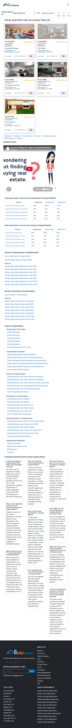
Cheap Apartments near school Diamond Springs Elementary (28, 383)
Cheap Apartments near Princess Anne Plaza (22, 433)
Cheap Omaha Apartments (46, 722)
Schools (20, 138)
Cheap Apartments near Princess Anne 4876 (22, 424)
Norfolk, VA (7, 702)
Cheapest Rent (50, 202)
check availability (31, 56)
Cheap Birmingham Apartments (48, 699)
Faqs (59, 13)
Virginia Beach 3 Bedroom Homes (15, 242)
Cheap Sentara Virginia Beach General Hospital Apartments (27, 363)
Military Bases (9, 138)
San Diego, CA (9, 704)
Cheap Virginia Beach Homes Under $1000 (19, 316)
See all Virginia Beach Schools (17, 392)
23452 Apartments (13, 338)
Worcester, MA (9, 691)
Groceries (37, 136)
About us (40, 651)
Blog (38, 659)
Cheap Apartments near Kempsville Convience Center (25, 421)
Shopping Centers (49, 136)
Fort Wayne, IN (9, 721)
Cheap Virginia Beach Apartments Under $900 (21, 278)
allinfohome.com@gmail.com (13, 675)
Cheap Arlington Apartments (47, 711)
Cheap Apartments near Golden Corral (20, 405)
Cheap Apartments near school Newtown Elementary (25, 380)
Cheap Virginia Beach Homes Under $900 (19, 313)
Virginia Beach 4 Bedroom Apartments (16, 219)
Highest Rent (61, 202)
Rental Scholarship (43, 675)
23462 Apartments (13, 332)
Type (38, 13)
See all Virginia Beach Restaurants (19, 414)
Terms (39, 667)
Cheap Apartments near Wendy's (18, 402)
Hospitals (17, 136)
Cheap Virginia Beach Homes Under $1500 (19, 319)
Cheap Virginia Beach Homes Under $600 (19, 304)
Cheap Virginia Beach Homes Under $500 (19, 301)
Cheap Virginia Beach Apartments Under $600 (21, 269)
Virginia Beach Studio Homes (14, 232)
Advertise (40, 662)
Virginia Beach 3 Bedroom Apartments (16, 215)
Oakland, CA (8, 707)
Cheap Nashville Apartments (47, 702)
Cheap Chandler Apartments (47, 716)
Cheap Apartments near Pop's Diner (19, 411)
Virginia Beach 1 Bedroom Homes (15, 236)
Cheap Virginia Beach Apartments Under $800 (21, 275)
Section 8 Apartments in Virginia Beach (18, 260)
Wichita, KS (7, 693)
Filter (64, 13)
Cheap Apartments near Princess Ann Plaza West (24, 430)
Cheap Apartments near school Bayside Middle (23, 389)
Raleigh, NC (8, 713)
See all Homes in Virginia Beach (16, 295)
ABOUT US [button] (41, 647)
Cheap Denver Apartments (46, 708)
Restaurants (27, 136)
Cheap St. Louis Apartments (47, 719)
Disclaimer (41, 670)
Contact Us (41, 653)
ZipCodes (7, 136)
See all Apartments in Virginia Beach (17, 256)
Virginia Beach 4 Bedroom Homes (15, 246)
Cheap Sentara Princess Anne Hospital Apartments (25, 357)
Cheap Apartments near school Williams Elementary (25, 377)
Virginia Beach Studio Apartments (15, 205)
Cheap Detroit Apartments (46, 694)
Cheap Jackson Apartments (46, 705)
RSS (38, 684)
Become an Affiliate (44, 678)
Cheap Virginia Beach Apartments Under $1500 (21, 284)
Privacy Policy (42, 664)
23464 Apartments (13, 335)
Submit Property (43, 656)
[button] (36, 329)
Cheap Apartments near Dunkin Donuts (20, 408)
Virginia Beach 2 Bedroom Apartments (16, 212)
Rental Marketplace (44, 673)
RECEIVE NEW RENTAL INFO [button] (14, 667)
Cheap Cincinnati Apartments (47, 691)
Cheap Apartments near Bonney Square (20, 427)
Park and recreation (14, 443)
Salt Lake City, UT (10, 718)
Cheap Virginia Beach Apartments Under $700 (21, 272)
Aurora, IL (7, 696)
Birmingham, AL (9, 710)
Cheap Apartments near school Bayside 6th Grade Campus (27, 386)
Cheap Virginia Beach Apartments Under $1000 (21, 281)
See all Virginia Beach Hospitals (18, 369)
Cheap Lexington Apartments (47, 696)
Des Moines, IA (9, 699)
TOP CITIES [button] (8, 687)
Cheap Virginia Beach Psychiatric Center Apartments (25, 366)
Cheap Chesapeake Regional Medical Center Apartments (27, 360)
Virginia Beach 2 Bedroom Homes (15, 239)
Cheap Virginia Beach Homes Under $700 (19, 307)
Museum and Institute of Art (17, 446)
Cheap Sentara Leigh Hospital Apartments (21, 354)
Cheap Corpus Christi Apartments (49, 713)
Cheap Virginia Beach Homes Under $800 (19, 310)
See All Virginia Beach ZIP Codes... (19, 347)
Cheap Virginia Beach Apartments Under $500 (21, 266)
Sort (69, 13)
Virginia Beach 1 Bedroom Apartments (16, 209)
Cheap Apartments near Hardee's (18, 399)
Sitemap (40, 681)
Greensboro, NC (9, 715)
